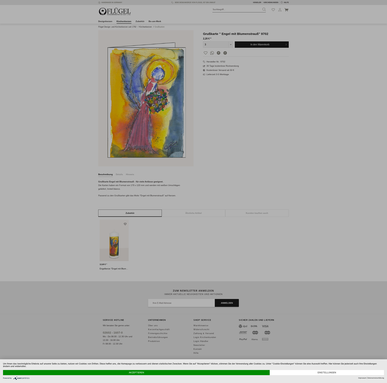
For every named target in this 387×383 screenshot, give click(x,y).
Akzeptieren (136, 372)
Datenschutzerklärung (376, 378)
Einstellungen (327, 372)
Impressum (362, 378)
